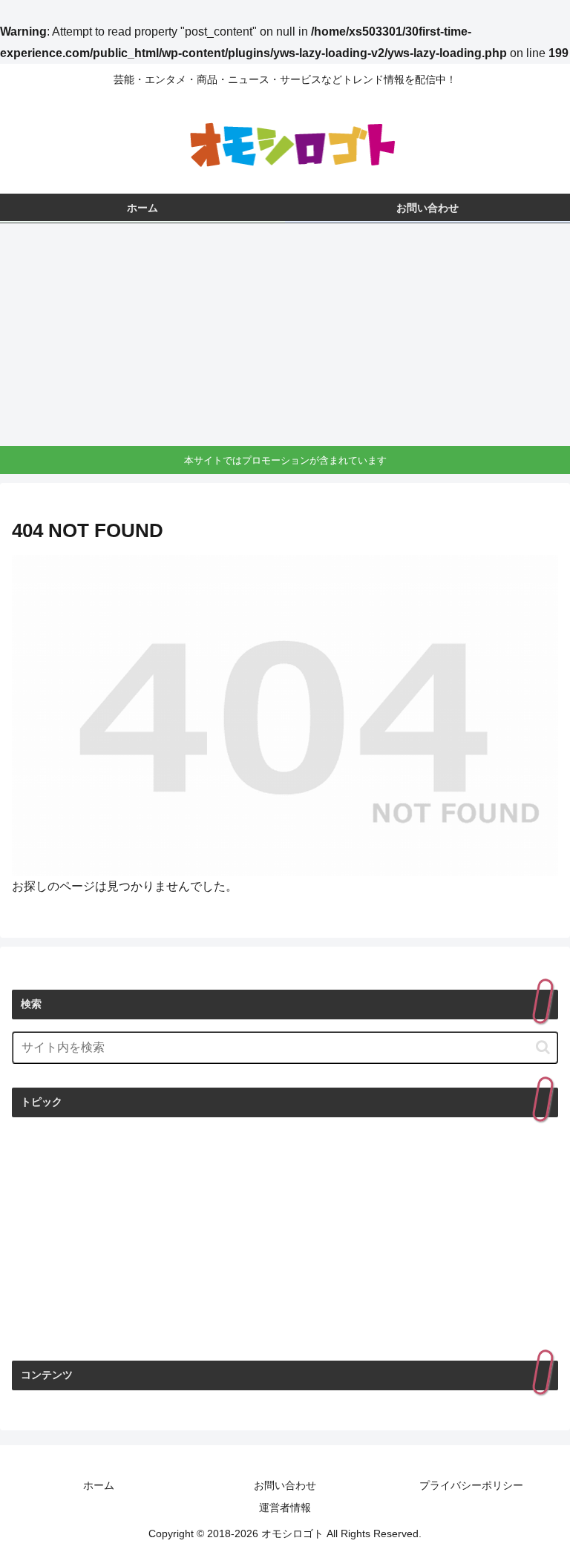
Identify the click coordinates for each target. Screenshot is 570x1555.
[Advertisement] (285, 334)
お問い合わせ (285, 1485)
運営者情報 (285, 1507)
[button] (543, 1047)
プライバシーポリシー (471, 1485)
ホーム (98, 1485)
